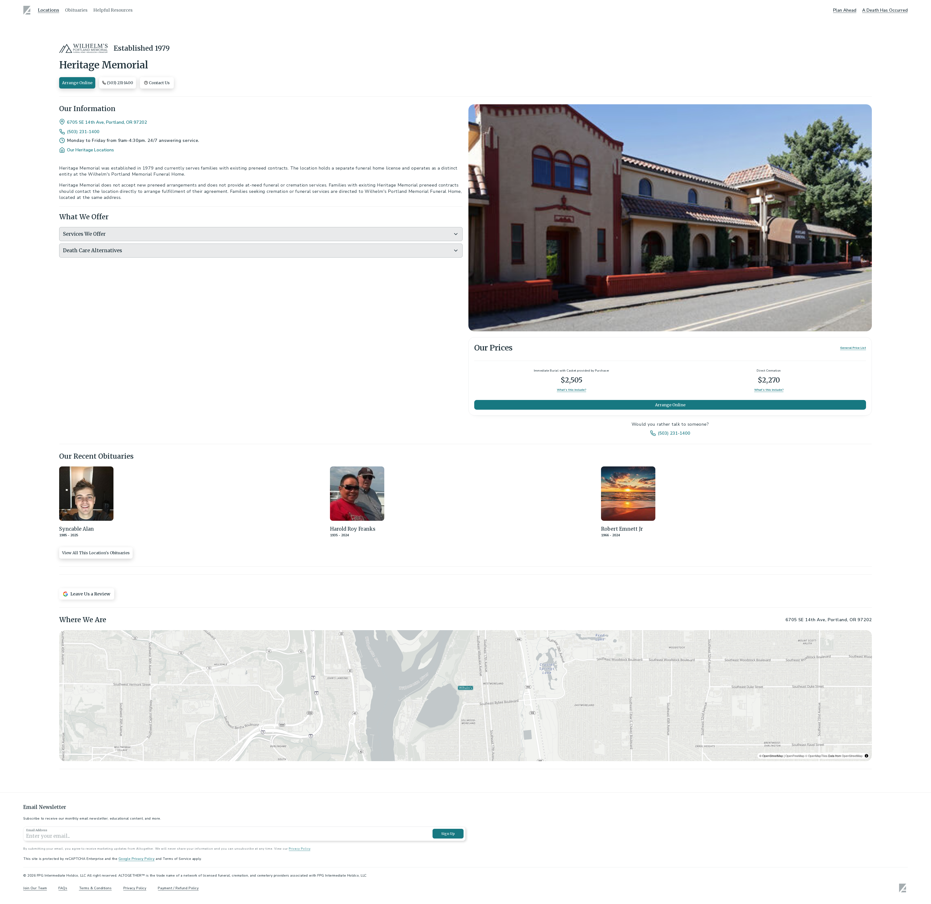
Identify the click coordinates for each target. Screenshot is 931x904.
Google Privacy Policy (137, 858)
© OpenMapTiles (816, 756)
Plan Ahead (844, 10)
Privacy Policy (299, 849)
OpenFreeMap (794, 756)
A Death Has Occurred (885, 10)
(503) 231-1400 (83, 132)
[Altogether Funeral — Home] (27, 10)
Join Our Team (35, 888)
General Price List (853, 348)
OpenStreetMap (852, 756)
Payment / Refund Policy (178, 888)
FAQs (62, 888)
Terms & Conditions (95, 888)
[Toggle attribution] (866, 756)
